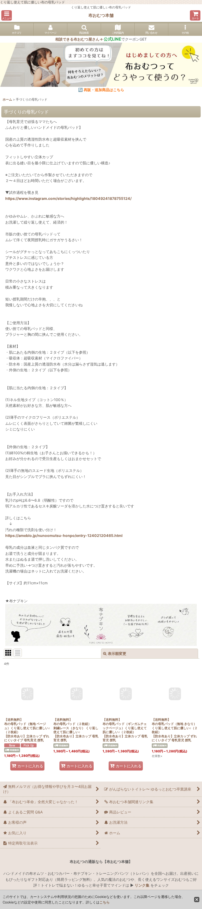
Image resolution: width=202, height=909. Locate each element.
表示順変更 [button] (117, 653)
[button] (6, 15)
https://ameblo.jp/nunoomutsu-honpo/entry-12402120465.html (64, 535)
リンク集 (142, 885)
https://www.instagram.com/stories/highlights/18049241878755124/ (68, 198)
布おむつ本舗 (101, 15)
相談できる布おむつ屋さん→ (88, 39)
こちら (104, 902)
